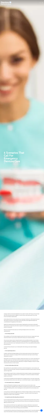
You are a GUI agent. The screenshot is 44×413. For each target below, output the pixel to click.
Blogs (5, 163)
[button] (42, 2)
